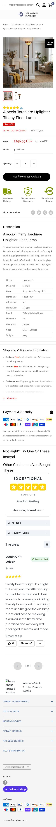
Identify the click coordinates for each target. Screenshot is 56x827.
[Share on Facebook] (33, 212)
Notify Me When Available (27, 176)
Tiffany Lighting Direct (15, 131)
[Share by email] (51, 212)
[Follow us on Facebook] (5, 782)
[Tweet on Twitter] (45, 212)
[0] (50, 5)
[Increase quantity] (33, 163)
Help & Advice (31, 14)
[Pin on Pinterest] (39, 212)
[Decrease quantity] (17, 163)
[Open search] (38, 5)
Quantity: (7, 163)
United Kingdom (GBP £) (14, 767)
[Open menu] (4, 5)
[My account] (44, 5)
